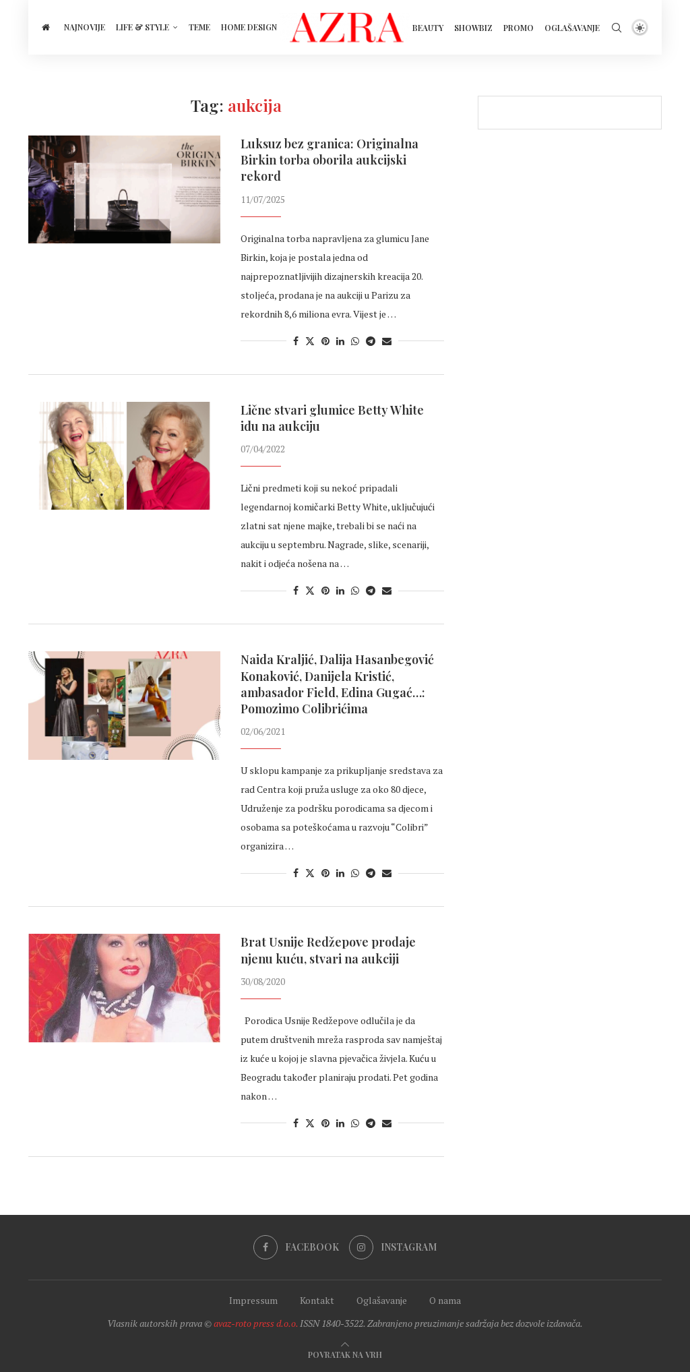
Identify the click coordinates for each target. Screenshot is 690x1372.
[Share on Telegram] (370, 340)
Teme (199, 27)
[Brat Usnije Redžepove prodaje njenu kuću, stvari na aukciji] (124, 988)
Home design (249, 27)
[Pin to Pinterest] (325, 340)
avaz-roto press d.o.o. (256, 1323)
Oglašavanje (572, 27)
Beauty (427, 27)
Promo (518, 27)
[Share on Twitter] (310, 340)
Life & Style (142, 27)
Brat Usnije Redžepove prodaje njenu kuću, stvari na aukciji (328, 950)
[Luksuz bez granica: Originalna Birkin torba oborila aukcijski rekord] (124, 189)
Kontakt (317, 1300)
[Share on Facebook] (296, 340)
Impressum (253, 1300)
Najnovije (84, 27)
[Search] (616, 28)
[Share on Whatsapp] (355, 340)
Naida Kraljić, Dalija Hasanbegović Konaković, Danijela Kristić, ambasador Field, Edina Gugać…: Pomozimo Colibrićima (337, 684)
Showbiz (473, 27)
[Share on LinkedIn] (340, 340)
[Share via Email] (386, 340)
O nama (445, 1300)
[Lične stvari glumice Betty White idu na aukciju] (124, 456)
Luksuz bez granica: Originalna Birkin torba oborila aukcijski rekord (329, 160)
